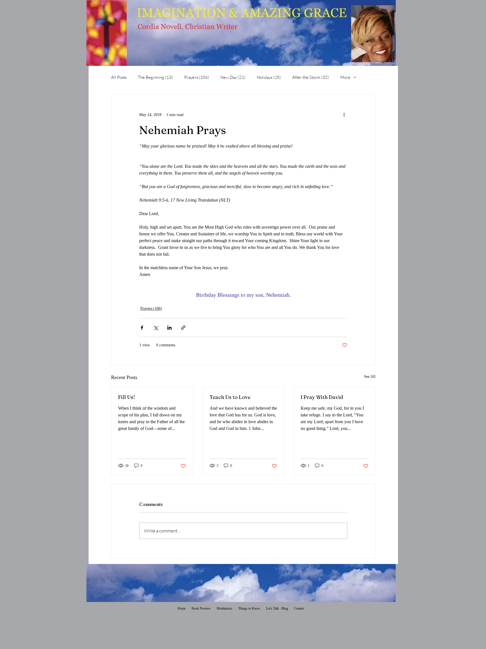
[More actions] (344, 114)
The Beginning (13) (155, 77)
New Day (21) (233, 77)
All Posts (119, 77)
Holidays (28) (269, 77)
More (345, 77)
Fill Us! (126, 397)
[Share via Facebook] (142, 327)
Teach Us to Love (230, 397)
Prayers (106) (196, 77)
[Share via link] (183, 327)
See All (369, 376)
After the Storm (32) (310, 77)
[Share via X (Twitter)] (155, 327)
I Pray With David (322, 397)
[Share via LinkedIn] (169, 327)
